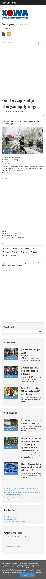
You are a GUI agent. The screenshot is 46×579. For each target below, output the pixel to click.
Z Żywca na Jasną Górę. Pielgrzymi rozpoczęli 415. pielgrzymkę (30, 370)
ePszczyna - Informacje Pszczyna (15, 521)
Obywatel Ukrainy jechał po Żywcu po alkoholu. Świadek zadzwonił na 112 (31, 467)
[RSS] (9, 35)
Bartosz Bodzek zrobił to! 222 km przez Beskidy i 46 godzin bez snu (30, 391)
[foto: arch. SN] (22, 140)
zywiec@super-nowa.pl (14, 546)
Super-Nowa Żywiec (10, 519)
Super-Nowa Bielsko (10, 517)
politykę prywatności (28, 572)
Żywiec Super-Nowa (9, 2)
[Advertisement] (23, 72)
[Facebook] (3, 35)
